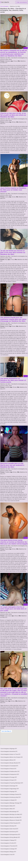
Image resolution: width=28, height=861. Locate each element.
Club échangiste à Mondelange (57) (10, 811)
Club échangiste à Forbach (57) (8, 780)
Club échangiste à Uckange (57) (9, 848)
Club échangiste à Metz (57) (8, 808)
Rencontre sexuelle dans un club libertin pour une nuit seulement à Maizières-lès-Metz (12, 465)
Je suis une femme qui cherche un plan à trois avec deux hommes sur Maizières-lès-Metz (12, 252)
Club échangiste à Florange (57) (9, 777)
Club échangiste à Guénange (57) (9, 785)
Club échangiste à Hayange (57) (9, 791)
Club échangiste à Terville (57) (8, 843)
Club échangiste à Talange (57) (8, 840)
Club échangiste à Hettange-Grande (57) (11, 794)
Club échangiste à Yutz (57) (8, 854)
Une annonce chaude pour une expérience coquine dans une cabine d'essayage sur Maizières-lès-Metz (13, 319)
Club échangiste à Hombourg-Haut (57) (11, 797)
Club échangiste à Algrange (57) (9, 748)
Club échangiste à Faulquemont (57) (10, 774)
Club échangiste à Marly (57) (8, 806)
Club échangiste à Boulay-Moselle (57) (10, 763)
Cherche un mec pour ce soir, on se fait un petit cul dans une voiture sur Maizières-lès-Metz (13, 115)
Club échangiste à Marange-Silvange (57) (11, 803)
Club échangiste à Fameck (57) (8, 768)
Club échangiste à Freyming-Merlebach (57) (12, 783)
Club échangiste (4, 6)
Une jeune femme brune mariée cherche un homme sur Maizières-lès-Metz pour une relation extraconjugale (13, 542)
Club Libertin (4, 2)
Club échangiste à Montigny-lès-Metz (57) (11, 814)
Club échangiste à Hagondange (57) (10, 788)
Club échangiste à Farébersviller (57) (10, 771)
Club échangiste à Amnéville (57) (9, 751)
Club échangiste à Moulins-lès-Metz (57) (11, 817)
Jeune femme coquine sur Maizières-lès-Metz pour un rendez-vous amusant (13, 190)
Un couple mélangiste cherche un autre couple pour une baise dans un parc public (13, 608)
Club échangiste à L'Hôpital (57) (9, 800)
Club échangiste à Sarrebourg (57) (9, 831)
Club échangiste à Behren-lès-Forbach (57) (12, 757)
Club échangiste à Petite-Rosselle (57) (10, 823)
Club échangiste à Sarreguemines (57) (10, 834)
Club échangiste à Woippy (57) (8, 851)
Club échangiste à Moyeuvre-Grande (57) (11, 820)
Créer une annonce (22, 2)
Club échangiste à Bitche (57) (8, 760)
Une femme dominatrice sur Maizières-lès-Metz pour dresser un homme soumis (13, 380)
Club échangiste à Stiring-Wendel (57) (10, 837)
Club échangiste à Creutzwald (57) (9, 765)
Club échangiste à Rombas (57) (8, 826)
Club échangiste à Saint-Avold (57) (9, 828)
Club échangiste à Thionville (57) (9, 846)
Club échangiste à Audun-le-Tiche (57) (10, 754)
